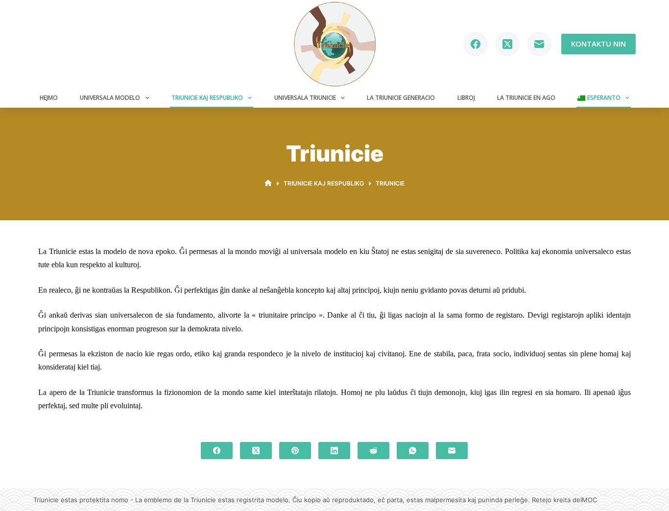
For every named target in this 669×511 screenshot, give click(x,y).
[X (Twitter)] (507, 44)
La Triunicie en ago (526, 97)
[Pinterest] (295, 450)
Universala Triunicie (305, 97)
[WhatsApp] (413, 450)
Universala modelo (110, 97)
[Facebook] (475, 44)
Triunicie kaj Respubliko (207, 97)
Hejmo (49, 97)
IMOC (588, 500)
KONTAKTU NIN (598, 43)
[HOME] (268, 183)
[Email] (539, 44)
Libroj (466, 97)
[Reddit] (373, 450)
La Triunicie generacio (401, 97)
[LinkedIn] (334, 450)
